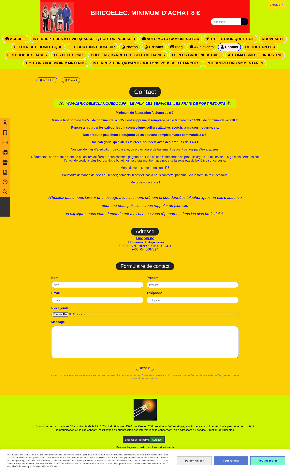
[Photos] (5, 172)
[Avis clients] (5, 133)
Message (58, 322)
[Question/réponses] (5, 182)
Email (55, 293)
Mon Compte (167, 447)
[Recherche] (5, 192)
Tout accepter (267, 460)
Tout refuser (231, 460)
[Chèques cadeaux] (5, 162)
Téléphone (155, 293)
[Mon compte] (5, 123)
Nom (54, 277)
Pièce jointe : (60, 308)
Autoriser (157, 439)
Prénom (152, 277)
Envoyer (145, 367)
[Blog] (5, 152)
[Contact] (5, 143)
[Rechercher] (244, 21)
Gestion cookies (147, 447)
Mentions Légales (126, 447)
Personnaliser (194, 460)
